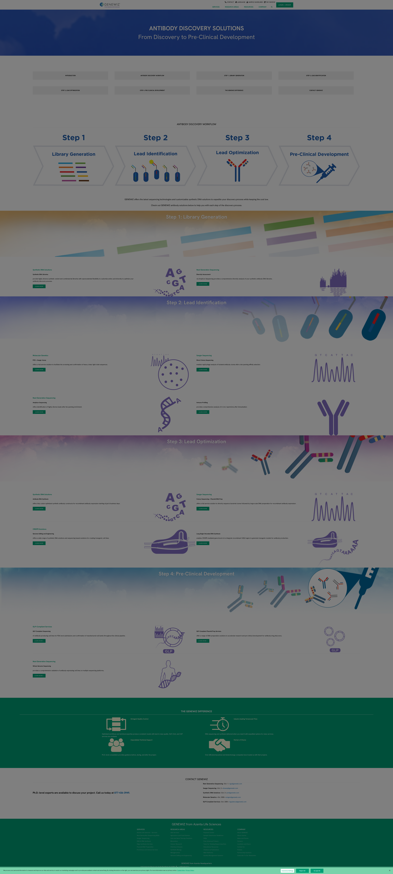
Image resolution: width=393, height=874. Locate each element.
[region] (196, 870)
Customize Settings (287, 871)
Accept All (317, 871)
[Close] (389, 870)
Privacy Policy (190, 870)
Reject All (302, 871)
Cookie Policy (181, 870)
